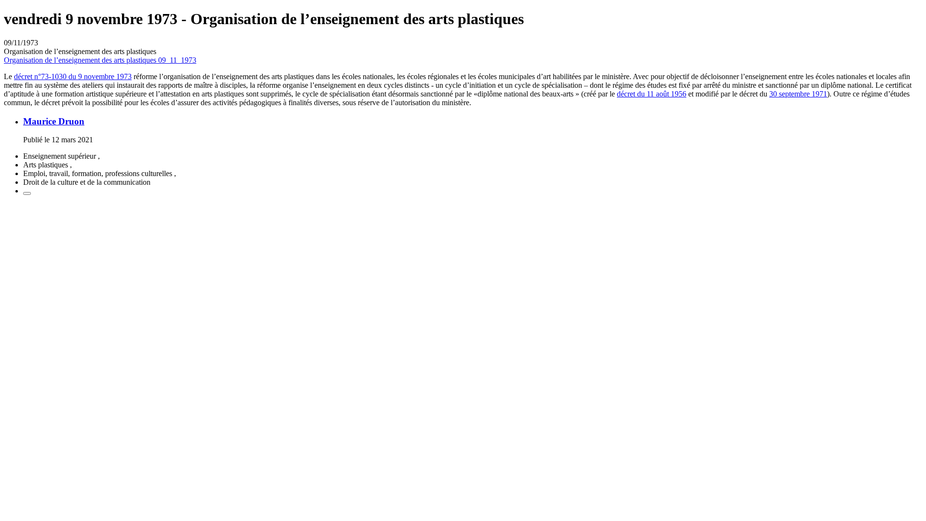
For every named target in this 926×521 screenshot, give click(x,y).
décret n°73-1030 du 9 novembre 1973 (73, 76)
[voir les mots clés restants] (27, 193)
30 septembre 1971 (798, 94)
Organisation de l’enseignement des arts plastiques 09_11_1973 (100, 60)
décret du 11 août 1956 (651, 94)
